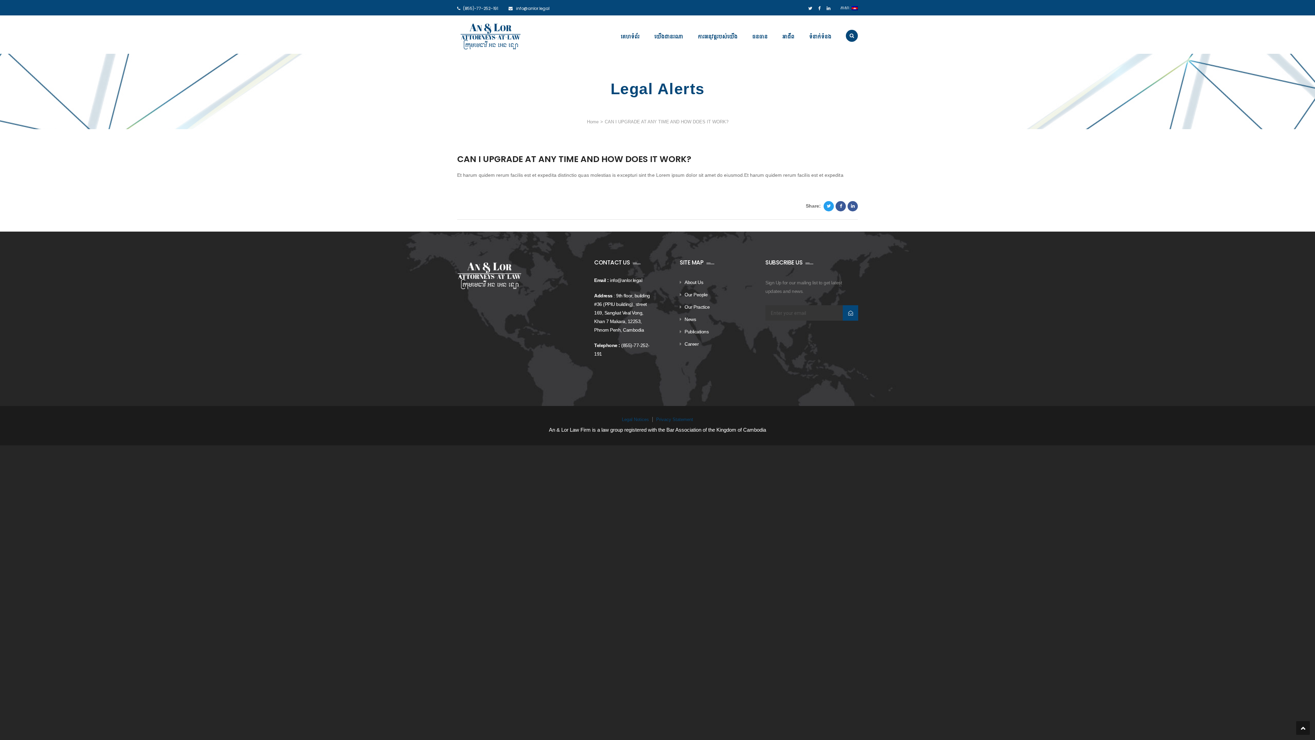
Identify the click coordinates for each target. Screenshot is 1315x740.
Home (593, 121)
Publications (697, 331)
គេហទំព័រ (630, 36)
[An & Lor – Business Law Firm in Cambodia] (489, 36)
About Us (694, 282)
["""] (810, 8)
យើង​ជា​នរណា (668, 36)
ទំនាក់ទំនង (820, 36)
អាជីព (788, 36)
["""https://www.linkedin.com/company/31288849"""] (828, 8)
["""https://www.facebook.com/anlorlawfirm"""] (819, 8)
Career (692, 344)
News (690, 319)
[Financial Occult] (489, 275)
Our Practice (697, 307)
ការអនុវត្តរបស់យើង (718, 36)
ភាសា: (846, 7)
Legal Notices (635, 419)
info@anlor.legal (626, 280)
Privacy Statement (674, 419)
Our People (696, 294)
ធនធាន (760, 36)
